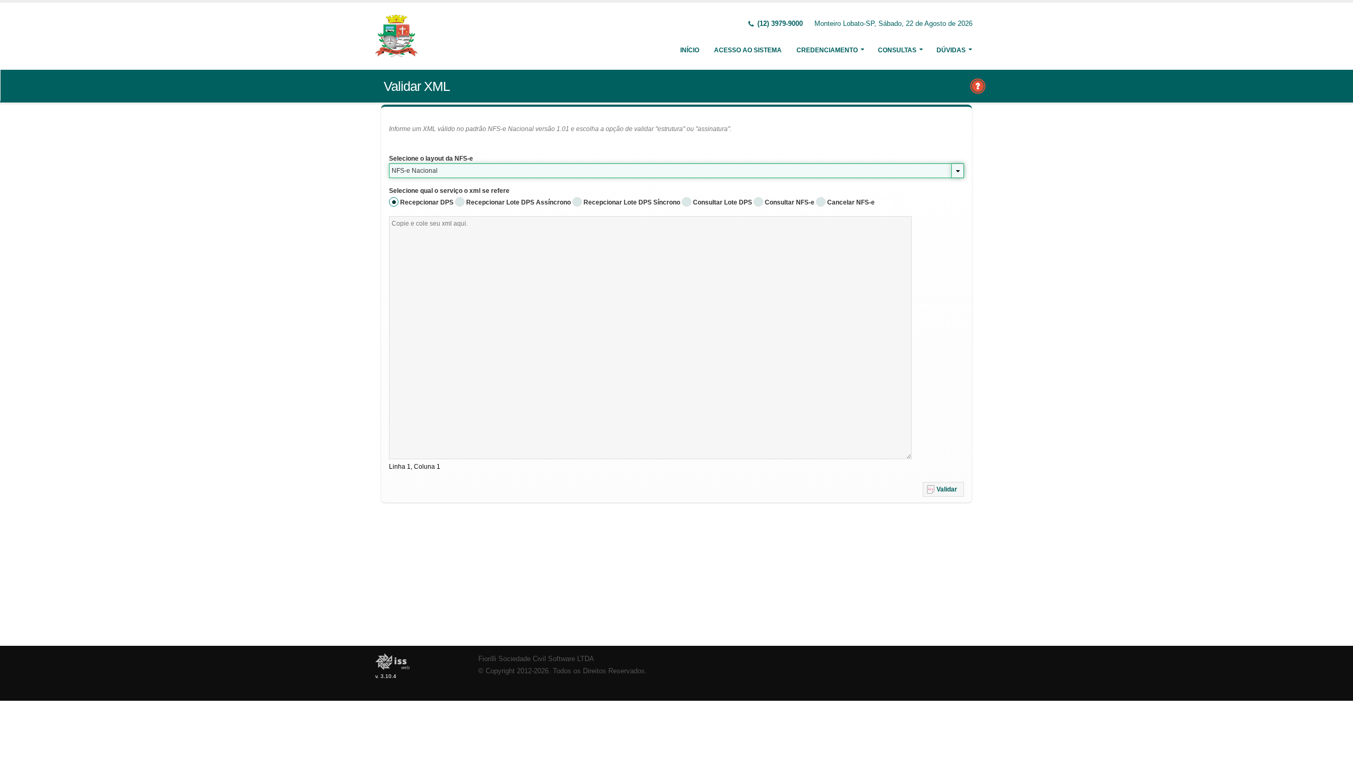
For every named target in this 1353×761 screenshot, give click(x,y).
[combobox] (676, 170)
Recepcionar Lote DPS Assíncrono (518, 202)
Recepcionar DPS (426, 202)
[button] (943, 489)
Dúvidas (951, 50)
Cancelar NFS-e (851, 202)
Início (689, 50)
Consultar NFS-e (789, 202)
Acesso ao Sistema (748, 50)
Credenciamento (827, 50)
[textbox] (650, 337)
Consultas (897, 50)
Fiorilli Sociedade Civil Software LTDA (536, 659)
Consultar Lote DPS (722, 202)
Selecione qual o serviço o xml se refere (449, 190)
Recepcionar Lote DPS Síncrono (631, 202)
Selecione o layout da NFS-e (431, 158)
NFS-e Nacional (415, 170)
